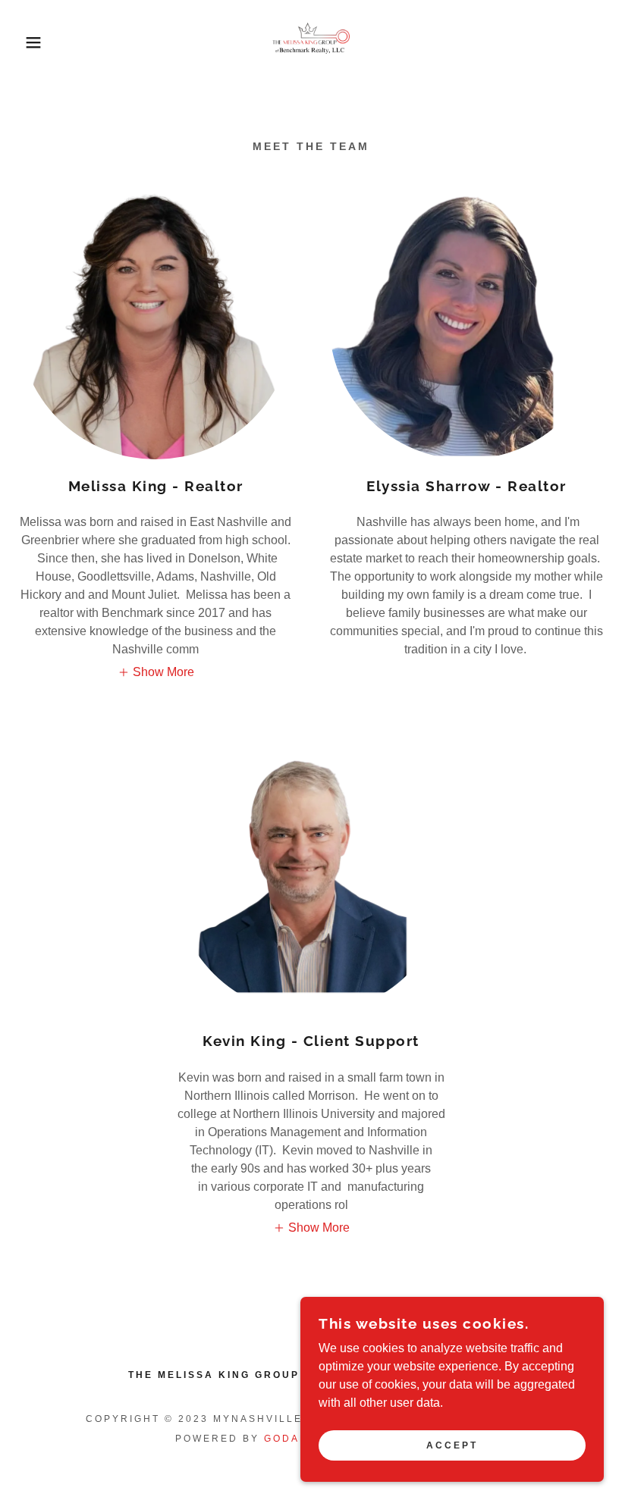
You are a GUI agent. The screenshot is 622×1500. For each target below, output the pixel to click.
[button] (31, 42)
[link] (311, 42)
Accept (452, 1445)
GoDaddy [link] (295, 1438)
